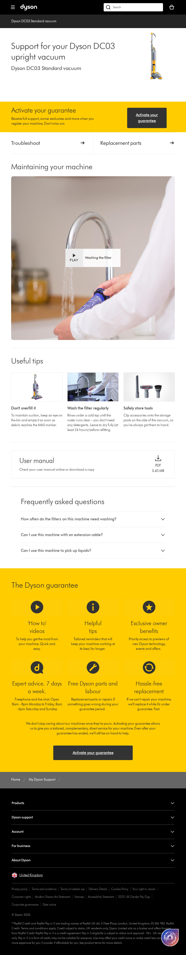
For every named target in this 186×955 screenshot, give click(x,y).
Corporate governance (25, 904)
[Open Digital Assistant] (170, 937)
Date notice (49, 904)
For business (21, 846)
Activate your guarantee (147, 118)
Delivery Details (98, 889)
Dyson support (22, 817)
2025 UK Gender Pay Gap (134, 897)
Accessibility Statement (101, 897)
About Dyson (21, 860)
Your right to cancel (143, 889)
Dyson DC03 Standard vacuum (33, 21)
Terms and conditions (44, 889)
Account (17, 832)
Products (18, 803)
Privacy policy (20, 889)
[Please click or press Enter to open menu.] (13, 7)
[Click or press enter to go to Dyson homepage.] (28, 9)
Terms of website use (73, 889)
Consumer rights (21, 897)
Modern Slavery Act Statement (52, 897)
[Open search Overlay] (133, 7)
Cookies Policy (119, 889)
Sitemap (79, 897)
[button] (93, 258)
